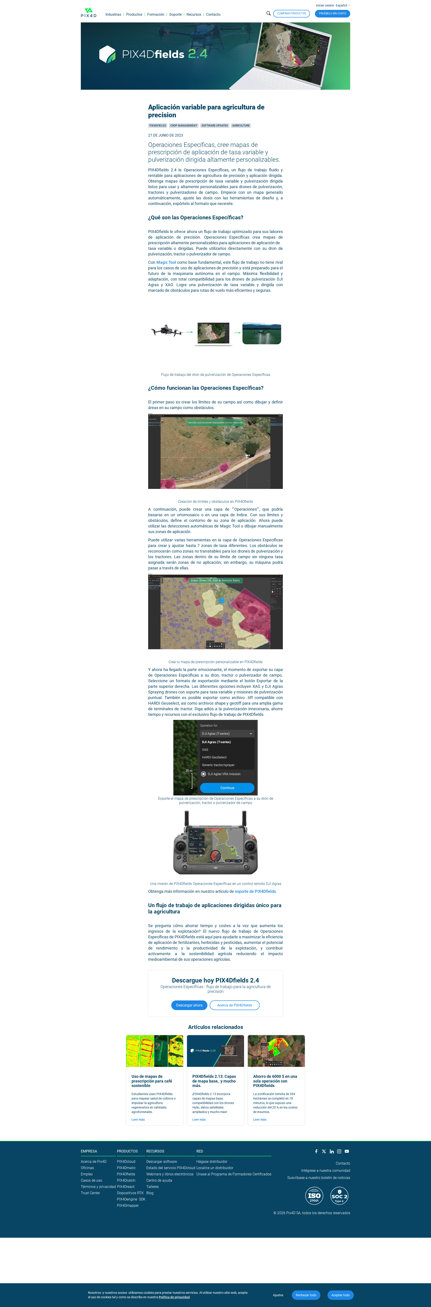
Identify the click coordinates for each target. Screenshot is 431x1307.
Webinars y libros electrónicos (170, 1174)
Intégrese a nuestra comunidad (325, 1170)
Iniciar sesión (325, 5)
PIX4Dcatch (126, 1180)
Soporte (175, 14)
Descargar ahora (189, 1005)
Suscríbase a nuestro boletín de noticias (318, 1178)
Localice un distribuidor (214, 1168)
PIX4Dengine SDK (131, 1199)
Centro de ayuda (159, 1180)
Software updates (215, 125)
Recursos (194, 14)
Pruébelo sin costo (332, 13)
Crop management (183, 125)
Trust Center (90, 1193)
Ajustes (278, 1295)
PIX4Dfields (126, 1174)
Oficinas (87, 1168)
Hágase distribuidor (211, 1161)
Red (199, 1151)
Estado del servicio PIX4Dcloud (170, 1168)
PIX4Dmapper (128, 1205)
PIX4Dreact (125, 1187)
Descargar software (161, 1161)
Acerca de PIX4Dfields (234, 1005)
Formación (155, 14)
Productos (134, 14)
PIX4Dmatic (126, 1168)
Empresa (89, 1151)
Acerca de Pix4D (93, 1161)
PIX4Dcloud (126, 1161)
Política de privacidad (174, 1297)
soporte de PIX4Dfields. (256, 891)
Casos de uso (91, 1180)
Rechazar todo (306, 1295)
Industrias (113, 14)
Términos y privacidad (98, 1187)
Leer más (138, 1119)
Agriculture (241, 125)
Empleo (87, 1174)
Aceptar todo (341, 1295)
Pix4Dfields (158, 125)
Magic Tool (166, 262)
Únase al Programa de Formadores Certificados (233, 1174)
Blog (150, 1193)
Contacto (213, 14)
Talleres (152, 1187)
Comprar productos (291, 13)
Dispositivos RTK (130, 1193)
